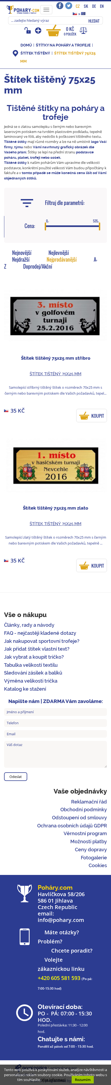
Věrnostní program (85, 833)
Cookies (98, 865)
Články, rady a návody (29, 625)
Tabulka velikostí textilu (31, 665)
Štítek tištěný (35, 53)
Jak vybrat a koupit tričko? (34, 657)
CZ (78, 6)
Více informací (53, 1079)
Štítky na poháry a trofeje (63, 45)
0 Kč (70, 31)
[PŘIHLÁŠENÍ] (28, 30)
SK (86, 6)
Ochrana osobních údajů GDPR (72, 825)
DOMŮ (26, 45)
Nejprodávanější (62, 259)
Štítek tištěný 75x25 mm (55, 374)
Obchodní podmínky (83, 809)
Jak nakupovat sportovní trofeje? (41, 641)
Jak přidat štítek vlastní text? (37, 649)
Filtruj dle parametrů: (65, 202)
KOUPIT (97, 416)
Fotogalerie (94, 857)
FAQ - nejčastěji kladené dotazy (40, 633)
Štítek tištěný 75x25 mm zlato (55, 508)
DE (94, 6)
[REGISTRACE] (38, 30)
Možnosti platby (88, 841)
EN (102, 6)
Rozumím (83, 1079)
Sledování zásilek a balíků (33, 673)
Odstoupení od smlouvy (79, 817)
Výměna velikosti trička (30, 681)
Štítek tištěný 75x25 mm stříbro (55, 358)
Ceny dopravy (91, 849)
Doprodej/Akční (37, 266)
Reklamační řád (89, 802)
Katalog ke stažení (25, 689)
